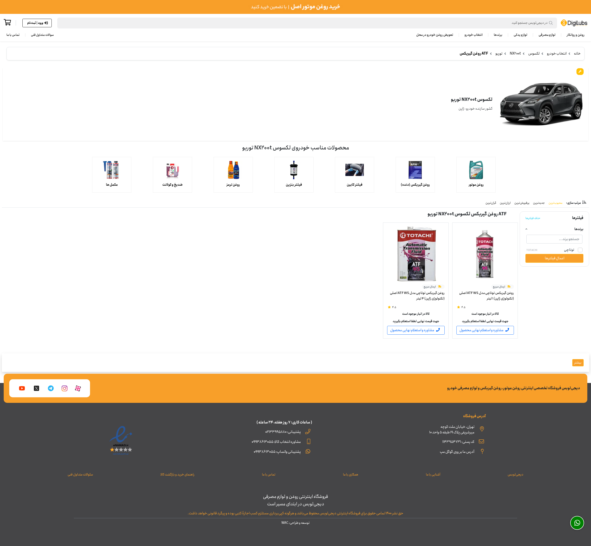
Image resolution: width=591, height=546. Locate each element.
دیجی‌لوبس (515, 474)
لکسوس (534, 53)
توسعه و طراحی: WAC (295, 522)
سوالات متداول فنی (42, 35)
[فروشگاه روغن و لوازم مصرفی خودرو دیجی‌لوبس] (574, 22)
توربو (498, 53)
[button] (307, 23)
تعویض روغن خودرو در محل (434, 34)
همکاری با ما (350, 474)
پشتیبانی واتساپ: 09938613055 (277, 452)
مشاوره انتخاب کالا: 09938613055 (276, 442)
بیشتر (578, 362)
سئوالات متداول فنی (80, 474)
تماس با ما (13, 35)
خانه (577, 53)
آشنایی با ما (433, 474)
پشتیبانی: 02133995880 (283, 432)
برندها (498, 34)
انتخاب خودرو (473, 34)
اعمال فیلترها (554, 258)
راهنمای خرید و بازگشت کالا (177, 474)
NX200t (515, 53)
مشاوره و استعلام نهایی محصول (481, 330)
